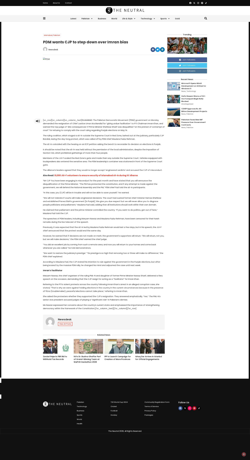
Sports (163, 18)
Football (114, 410)
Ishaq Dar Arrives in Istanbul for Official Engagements (148, 358)
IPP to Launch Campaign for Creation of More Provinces (117, 358)
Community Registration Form (157, 402)
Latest (73, 18)
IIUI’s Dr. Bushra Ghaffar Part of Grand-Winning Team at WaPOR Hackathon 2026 (87, 359)
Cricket (114, 406)
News (183, 91)
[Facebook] (190, 3)
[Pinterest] (202, 3)
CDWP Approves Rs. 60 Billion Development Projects (194, 110)
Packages (149, 415)
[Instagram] (198, 3)
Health (79, 423)
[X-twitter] (194, 3)
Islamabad (48, 35)
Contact (68, 3)
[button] (153, 49)
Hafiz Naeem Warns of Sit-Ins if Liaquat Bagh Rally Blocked (193, 99)
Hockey (114, 415)
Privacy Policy (150, 410)
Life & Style (127, 18)
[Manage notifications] (244, 454)
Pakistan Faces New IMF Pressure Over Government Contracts (193, 122)
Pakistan (86, 18)
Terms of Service (152, 406)
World (114, 18)
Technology (146, 18)
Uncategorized (187, 104)
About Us (56, 3)
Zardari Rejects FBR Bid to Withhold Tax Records (55, 358)
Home (45, 3)
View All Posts (65, 324)
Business (102, 18)
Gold (177, 18)
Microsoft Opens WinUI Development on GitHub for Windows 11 (193, 86)
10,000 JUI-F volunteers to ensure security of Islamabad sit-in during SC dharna (96, 175)
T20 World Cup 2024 (119, 402)
